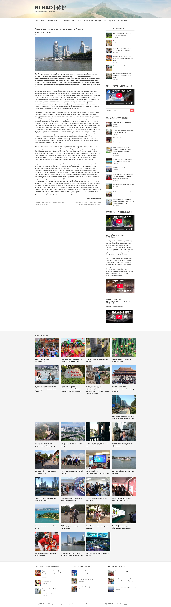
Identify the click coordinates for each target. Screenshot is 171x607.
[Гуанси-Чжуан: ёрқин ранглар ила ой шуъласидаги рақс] (73, 356)
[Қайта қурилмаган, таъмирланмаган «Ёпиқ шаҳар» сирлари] (124, 384)
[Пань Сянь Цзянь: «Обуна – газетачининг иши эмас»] (124, 495)
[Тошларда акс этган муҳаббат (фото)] (98, 356)
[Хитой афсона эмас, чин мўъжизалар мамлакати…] (124, 523)
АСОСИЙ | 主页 (39, 21)
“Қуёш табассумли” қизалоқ (87, 579)
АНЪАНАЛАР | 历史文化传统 (92, 21)
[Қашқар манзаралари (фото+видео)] (47, 356)
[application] (120, 97)
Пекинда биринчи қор (121, 571)
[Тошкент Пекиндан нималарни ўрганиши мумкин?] (47, 495)
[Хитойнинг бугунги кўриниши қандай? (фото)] (47, 468)
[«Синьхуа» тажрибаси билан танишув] (98, 495)
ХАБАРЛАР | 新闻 (51, 21)
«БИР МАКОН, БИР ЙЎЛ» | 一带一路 (70, 21)
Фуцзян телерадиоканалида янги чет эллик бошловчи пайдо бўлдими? (46, 389)
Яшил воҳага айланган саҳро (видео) (123, 184)
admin (125, 604)
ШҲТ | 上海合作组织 (109, 21)
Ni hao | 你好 (51, 8)
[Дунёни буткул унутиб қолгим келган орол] (98, 441)
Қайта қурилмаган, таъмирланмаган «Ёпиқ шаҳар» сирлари (123, 389)
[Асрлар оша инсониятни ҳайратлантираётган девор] (47, 441)
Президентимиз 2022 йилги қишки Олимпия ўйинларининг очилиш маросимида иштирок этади (123, 176)
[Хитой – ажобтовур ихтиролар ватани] (98, 523)
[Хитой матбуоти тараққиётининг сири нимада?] (98, 468)
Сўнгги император (47, 581)
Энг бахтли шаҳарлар (119, 167)
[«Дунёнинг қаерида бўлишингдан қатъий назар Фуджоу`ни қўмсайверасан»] (73, 384)
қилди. (124, 243)
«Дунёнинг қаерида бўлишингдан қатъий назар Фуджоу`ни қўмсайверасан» (71, 389)
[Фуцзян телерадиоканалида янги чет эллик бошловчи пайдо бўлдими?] (47, 384)
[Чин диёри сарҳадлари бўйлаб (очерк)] (73, 468)
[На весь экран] (132, 103)
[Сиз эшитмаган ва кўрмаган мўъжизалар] (124, 441)
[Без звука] (129, 103)
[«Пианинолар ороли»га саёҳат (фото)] (47, 523)
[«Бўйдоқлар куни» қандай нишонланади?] (73, 523)
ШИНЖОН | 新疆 (122, 21)
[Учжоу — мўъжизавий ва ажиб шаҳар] (73, 441)
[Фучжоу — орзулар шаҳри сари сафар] (98, 550)
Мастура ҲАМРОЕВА (41, 34)
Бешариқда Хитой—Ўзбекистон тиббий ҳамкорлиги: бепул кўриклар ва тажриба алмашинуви (123, 201)
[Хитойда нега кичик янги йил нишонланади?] (47, 550)
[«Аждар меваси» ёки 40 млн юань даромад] (124, 356)
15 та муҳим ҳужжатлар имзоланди (125, 587)
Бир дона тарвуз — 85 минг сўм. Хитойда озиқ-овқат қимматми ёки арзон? (123, 58)
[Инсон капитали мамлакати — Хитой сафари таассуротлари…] (124, 413)
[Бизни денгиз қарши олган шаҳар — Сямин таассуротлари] (73, 550)
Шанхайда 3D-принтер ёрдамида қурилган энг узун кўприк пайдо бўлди (122, 75)
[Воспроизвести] (108, 103)
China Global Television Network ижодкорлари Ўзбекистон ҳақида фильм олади (122, 140)
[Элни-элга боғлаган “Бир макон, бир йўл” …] (124, 468)
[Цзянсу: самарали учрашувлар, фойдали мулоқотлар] (73, 495)
